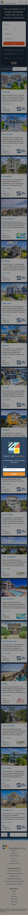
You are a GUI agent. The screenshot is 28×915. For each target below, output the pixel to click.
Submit (14, 474)
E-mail (5, 466)
